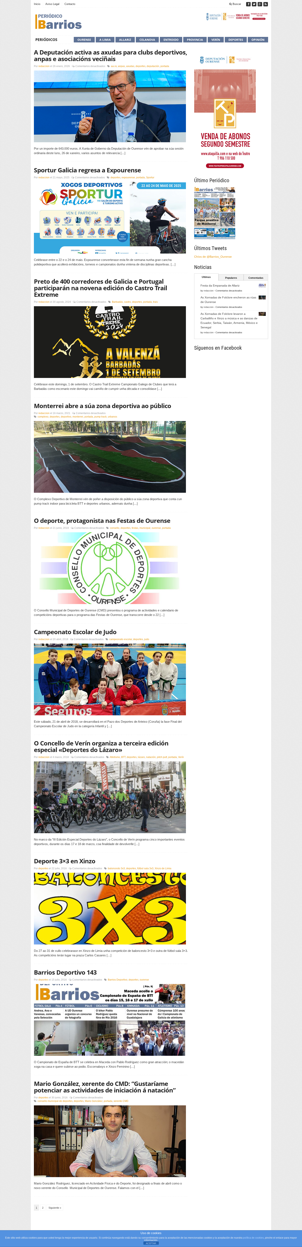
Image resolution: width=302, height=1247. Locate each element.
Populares (231, 277)
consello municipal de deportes (55, 1101)
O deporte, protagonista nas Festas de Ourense (102, 520)
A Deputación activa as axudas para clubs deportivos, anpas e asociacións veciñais (110, 55)
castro (127, 301)
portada (164, 66)
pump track (100, 416)
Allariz (125, 40)
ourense (156, 528)
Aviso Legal (52, 4)
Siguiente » (54, 1207)
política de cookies (253, 1237)
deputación (153, 66)
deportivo (66, 416)
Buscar (236, 4)
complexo (43, 416)
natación (151, 757)
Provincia (195, 40)
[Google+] (260, 4)
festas (135, 528)
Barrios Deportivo (117, 979)
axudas (130, 66)
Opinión (257, 40)
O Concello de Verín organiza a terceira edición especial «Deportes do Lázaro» (101, 746)
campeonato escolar (120, 639)
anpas (121, 66)
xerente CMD (121, 1101)
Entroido (171, 40)
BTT (123, 757)
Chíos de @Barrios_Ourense (213, 256)
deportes (140, 66)
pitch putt (162, 757)
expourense (128, 177)
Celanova (147, 40)
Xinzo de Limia (163, 868)
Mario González (94, 1101)
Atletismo (115, 757)
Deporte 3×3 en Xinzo (64, 861)
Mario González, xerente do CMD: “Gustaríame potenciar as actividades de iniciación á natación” (104, 1086)
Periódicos (46, 39)
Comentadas (255, 277)
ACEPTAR (151, 1243)
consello (114, 528)
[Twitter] (254, 4)
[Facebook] (249, 4)
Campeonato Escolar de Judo (75, 632)
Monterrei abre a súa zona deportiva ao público (102, 406)
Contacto (70, 4)
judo (146, 639)
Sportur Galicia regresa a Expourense (87, 170)
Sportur (150, 177)
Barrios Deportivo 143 (65, 972)
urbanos (112, 416)
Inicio (37, 4)
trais (155, 301)
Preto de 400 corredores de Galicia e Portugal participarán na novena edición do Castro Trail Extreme (100, 288)
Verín (215, 40)
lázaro (141, 757)
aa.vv (114, 66)
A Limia (105, 40)
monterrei (78, 416)
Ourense (84, 40)
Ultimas (206, 277)
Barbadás (117, 301)
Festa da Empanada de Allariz (220, 285)
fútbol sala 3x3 (145, 868)
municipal (144, 528)
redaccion (44, 66)
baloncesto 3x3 (116, 868)
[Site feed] (265, 4)
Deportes (235, 40)
